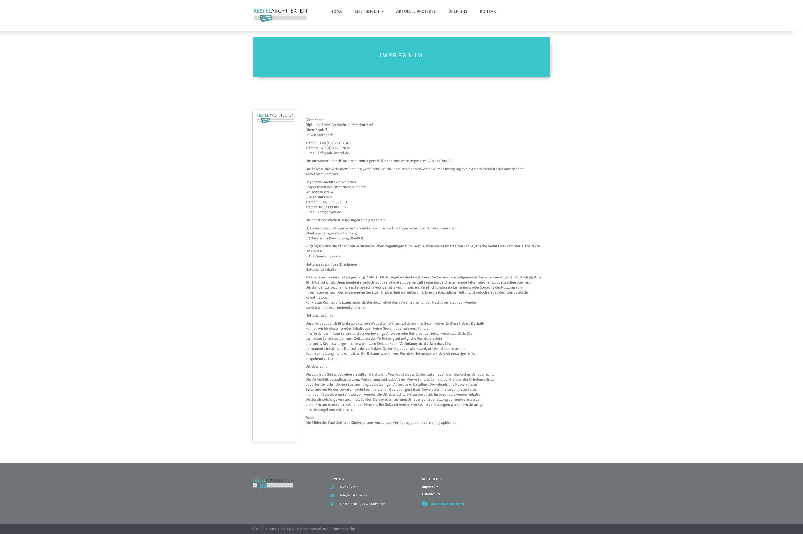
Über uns (458, 11)
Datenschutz (431, 494)
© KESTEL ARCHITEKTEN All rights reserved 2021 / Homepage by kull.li (308, 529)
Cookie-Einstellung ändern (447, 504)
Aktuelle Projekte (416, 11)
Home (337, 11)
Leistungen (367, 11)
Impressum (430, 487)
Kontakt (489, 11)
